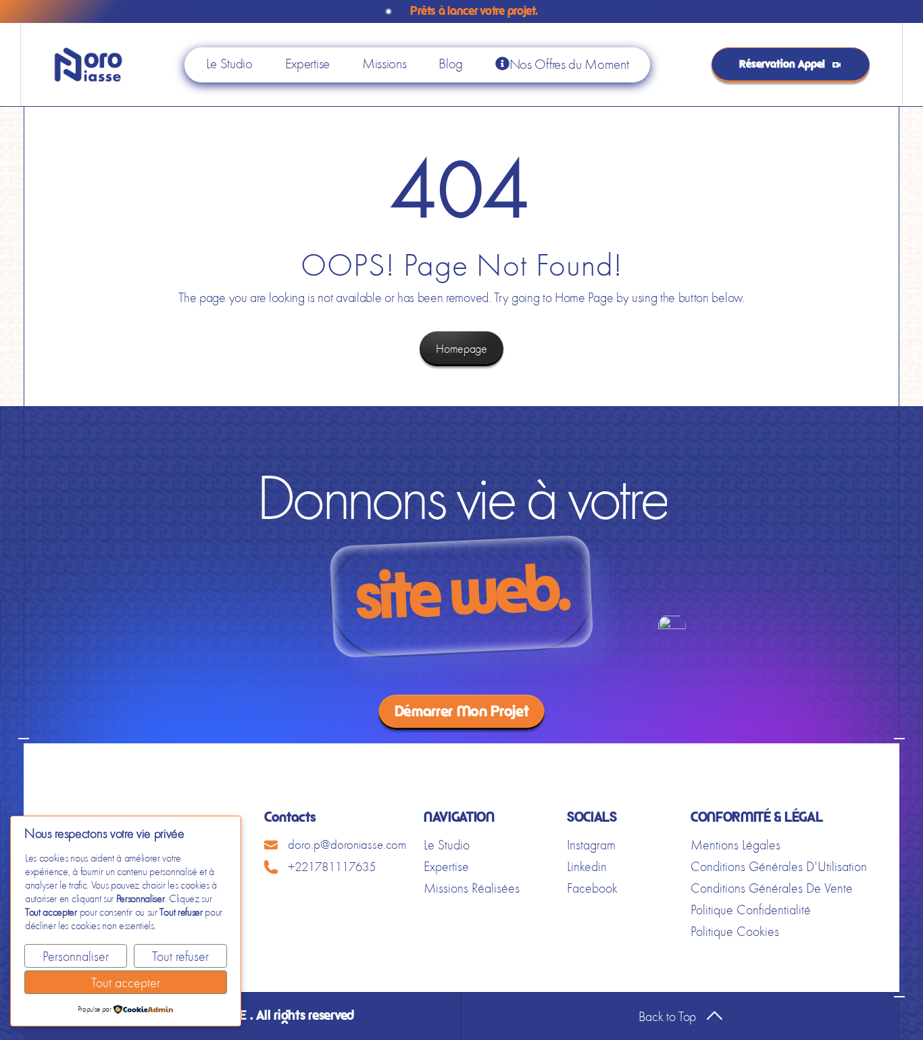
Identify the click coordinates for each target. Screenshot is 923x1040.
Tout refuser (180, 956)
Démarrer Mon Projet (462, 712)
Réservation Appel (782, 64)
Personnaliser (76, 956)
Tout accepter (125, 982)
